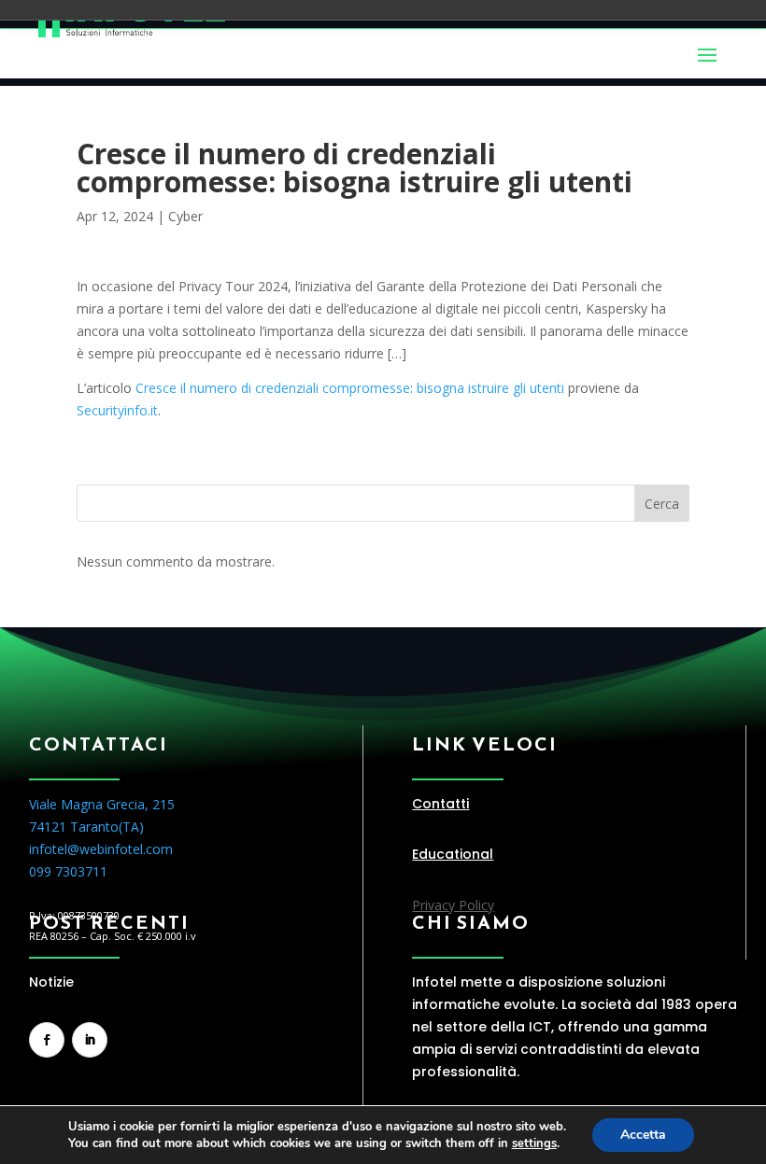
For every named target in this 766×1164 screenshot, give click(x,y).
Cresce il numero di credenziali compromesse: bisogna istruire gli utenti (349, 388)
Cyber (185, 216)
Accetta (643, 1134)
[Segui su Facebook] (46, 1040)
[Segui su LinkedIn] (89, 1040)
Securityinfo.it (117, 410)
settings (534, 1143)
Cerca (662, 503)
